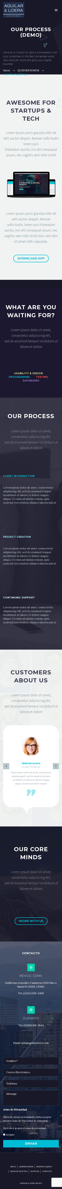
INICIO (13, 1167)
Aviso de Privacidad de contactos (30, 1120)
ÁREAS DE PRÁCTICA (19, 1171)
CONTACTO (47, 1171)
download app (31, 258)
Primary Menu (56, 10)
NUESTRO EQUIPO (44, 1167)
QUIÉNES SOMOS (26, 1167)
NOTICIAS (35, 1171)
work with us (31, 921)
